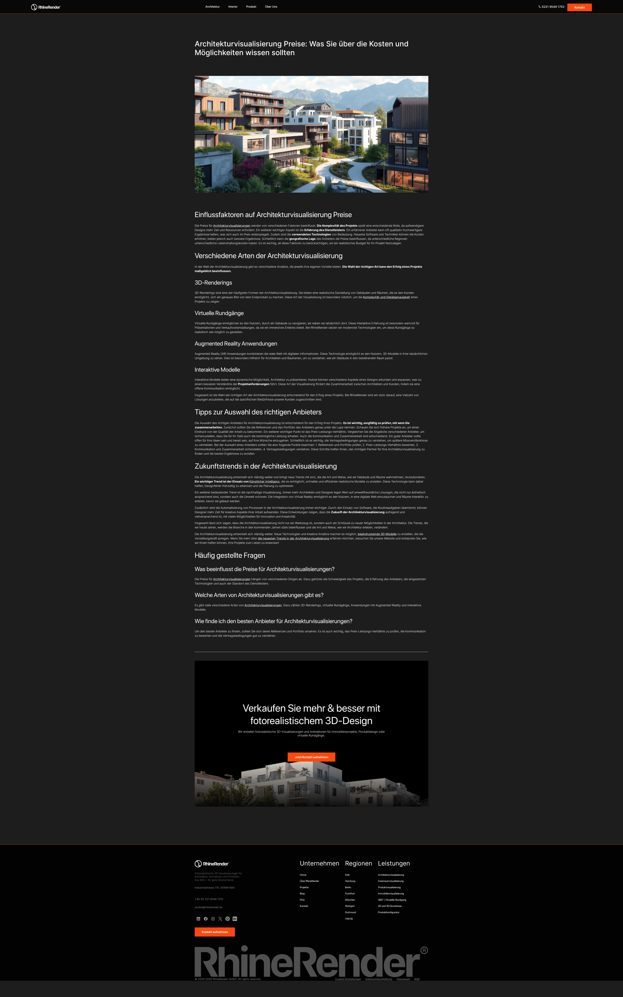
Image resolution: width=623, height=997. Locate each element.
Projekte (304, 887)
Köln (347, 874)
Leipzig (349, 918)
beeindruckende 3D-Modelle (377, 534)
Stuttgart (350, 905)
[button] (212, 6)
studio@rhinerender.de (208, 907)
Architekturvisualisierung (391, 874)
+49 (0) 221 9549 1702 (209, 899)
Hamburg (350, 881)
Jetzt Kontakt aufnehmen (311, 757)
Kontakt (579, 7)
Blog (302, 893)
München (350, 899)
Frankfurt (350, 893)
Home (303, 874)
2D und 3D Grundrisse (390, 905)
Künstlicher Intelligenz (264, 481)
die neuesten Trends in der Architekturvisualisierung (293, 538)
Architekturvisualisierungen (231, 225)
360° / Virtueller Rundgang (392, 899)
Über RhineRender (309, 881)
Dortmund (350, 912)
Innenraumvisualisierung (391, 881)
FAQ (302, 899)
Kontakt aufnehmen (215, 932)
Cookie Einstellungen (348, 979)
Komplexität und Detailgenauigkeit (386, 297)
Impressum (403, 979)
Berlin (348, 887)
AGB (417, 979)
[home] (101, 7)
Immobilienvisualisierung (391, 893)
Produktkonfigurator (388, 912)
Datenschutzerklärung (378, 979)
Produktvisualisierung (389, 887)
